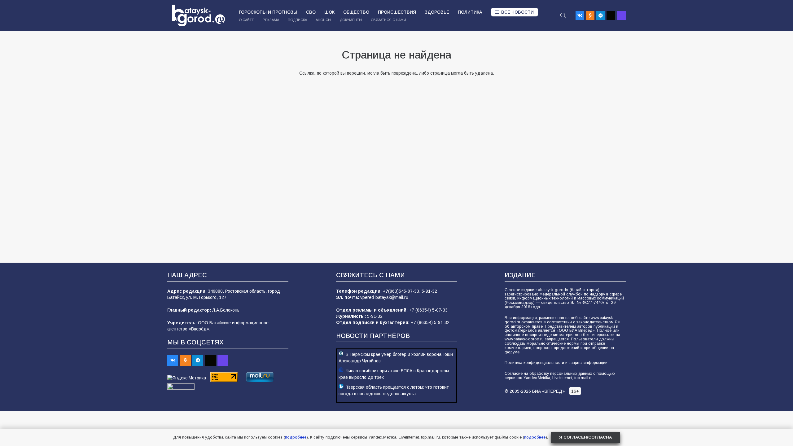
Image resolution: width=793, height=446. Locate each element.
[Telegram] (600, 15)
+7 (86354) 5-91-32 (430, 322)
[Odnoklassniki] (590, 15)
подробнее (295, 437)
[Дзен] (611, 15)
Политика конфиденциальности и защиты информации (556, 363)
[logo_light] (198, 15)
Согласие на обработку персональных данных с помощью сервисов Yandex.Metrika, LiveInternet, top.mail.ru (560, 375)
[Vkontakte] (580, 15)
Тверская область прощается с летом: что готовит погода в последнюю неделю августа (394, 390)
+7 (385, 291)
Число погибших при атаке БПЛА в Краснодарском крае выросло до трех (394, 374)
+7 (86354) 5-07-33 (428, 310)
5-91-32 (429, 291)
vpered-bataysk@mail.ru (384, 297)
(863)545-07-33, (405, 291)
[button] (563, 15)
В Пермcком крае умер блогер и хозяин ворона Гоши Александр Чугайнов (396, 357)
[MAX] (621, 15)
